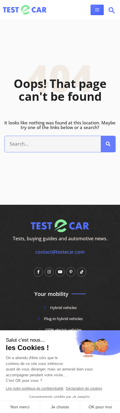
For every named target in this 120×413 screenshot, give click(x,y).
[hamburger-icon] (97, 10)
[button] (111, 11)
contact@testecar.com (60, 252)
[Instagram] (49, 271)
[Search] (108, 144)
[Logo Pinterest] (70, 271)
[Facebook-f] (38, 271)
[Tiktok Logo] (81, 271)
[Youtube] (59, 271)
